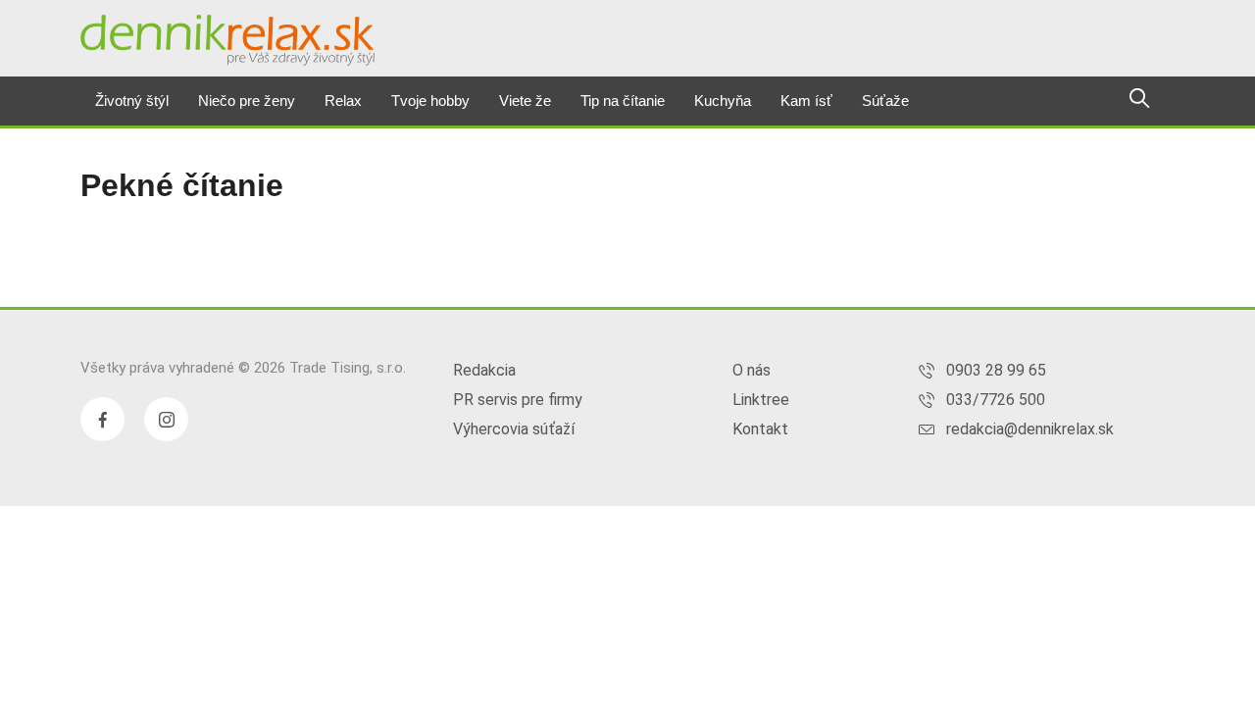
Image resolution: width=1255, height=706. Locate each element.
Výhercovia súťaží (514, 429)
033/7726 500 (995, 399)
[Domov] (227, 40)
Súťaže (885, 100)
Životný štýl (132, 100)
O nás (751, 370)
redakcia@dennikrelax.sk (1030, 429)
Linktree (760, 399)
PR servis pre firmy (517, 399)
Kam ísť (806, 100)
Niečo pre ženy (246, 100)
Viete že (525, 100)
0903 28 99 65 (996, 370)
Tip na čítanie (622, 100)
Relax (343, 100)
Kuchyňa (722, 100)
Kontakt (760, 429)
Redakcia (484, 370)
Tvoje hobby (430, 100)
